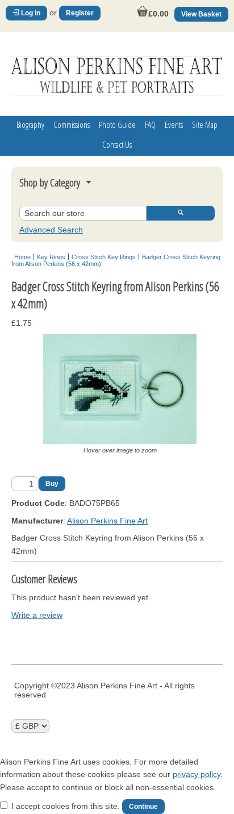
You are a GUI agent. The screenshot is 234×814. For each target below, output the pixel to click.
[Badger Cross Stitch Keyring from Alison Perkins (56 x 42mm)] (120, 441)
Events (174, 124)
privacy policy (196, 774)
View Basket (201, 14)
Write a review (36, 615)
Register (80, 13)
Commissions (71, 124)
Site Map (205, 124)
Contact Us (117, 144)
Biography (30, 124)
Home (22, 257)
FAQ (150, 124)
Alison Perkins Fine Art (107, 520)
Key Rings (51, 257)
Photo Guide (117, 124)
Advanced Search (51, 229)
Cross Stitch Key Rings (104, 257)
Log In (29, 13)
